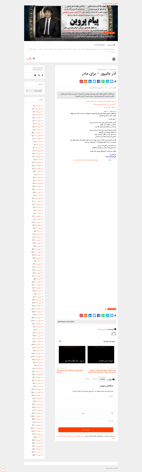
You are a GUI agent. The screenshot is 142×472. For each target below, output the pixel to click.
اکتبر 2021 (38, 159)
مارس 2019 (38, 237)
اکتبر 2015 (38, 351)
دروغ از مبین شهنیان (106, 360)
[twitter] (35, 75)
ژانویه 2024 (38, 124)
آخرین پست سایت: (110, 3)
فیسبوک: (94, 379)
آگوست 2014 (37, 392)
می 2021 (38, 174)
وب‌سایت (110, 421)
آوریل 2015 (38, 368)
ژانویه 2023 (38, 127)
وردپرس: (102, 379)
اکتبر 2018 (38, 246)
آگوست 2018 (37, 252)
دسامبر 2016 (38, 309)
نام (112, 413)
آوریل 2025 (38, 112)
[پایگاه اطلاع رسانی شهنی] (113, 60)
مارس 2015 (38, 371)
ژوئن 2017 (38, 291)
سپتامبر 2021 (37, 162)
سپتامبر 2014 (37, 389)
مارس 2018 (38, 267)
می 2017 (38, 294)
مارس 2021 (38, 180)
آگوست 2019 (37, 222)
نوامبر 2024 (38, 121)
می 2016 (38, 330)
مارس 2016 (38, 336)
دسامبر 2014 (38, 380)
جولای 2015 (38, 359)
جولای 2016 (38, 324)
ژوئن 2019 (38, 228)
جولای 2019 (38, 225)
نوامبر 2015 (38, 348)
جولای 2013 (38, 431)
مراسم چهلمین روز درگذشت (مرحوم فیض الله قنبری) (70, 371)
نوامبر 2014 (38, 383)
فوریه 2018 (38, 270)
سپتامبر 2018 (37, 249)
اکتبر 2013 (38, 422)
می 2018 (38, 261)
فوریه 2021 (38, 183)
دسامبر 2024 (37, 118)
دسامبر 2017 (38, 276)
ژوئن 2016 (38, 327)
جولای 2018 (38, 255)
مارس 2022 (38, 148)
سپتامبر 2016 (37, 318)
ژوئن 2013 (38, 434)
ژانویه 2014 (38, 413)
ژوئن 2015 (38, 362)
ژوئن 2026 (38, 106)
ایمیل (83, 413)
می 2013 (38, 437)
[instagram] (34, 58)
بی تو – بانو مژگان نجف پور (74, 360)
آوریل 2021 (38, 177)
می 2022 (38, 145)
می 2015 (38, 365)
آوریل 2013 (38, 440)
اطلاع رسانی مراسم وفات (109, 33)
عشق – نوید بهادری (109, 107)
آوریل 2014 (38, 404)
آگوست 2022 (37, 136)
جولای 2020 (38, 204)
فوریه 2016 (38, 339)
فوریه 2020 (38, 213)
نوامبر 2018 (38, 243)
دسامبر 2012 (38, 452)
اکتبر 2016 (38, 315)
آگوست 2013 (37, 428)
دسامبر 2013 (37, 416)
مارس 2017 (38, 300)
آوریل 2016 (38, 333)
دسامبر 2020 (37, 189)
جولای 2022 (37, 139)
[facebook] (42, 75)
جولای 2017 (38, 288)
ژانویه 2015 (38, 377)
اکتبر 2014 (38, 386)
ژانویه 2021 (38, 186)
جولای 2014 (38, 395)
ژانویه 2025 (38, 115)
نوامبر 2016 (38, 312)
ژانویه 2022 (38, 154)
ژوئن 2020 (38, 207)
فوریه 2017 (38, 303)
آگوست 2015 (37, 356)
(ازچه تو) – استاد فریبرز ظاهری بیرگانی (104, 104)
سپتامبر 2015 (37, 354)
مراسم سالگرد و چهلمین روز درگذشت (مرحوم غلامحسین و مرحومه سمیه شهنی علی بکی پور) (102, 371)
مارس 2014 (38, 407)
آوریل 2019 (38, 234)
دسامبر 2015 (38, 345)
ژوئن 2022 (38, 142)
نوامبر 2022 (38, 130)
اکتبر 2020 (38, 195)
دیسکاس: (87, 379)
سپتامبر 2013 (37, 425)
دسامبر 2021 (38, 157)
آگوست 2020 (37, 201)
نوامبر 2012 (38, 455)
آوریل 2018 (38, 264)
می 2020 (38, 210)
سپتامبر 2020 (37, 198)
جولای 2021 (38, 168)
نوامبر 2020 (38, 192)
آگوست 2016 (37, 321)
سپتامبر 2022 (37, 133)
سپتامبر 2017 (37, 282)
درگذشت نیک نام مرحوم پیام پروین (94, 36)
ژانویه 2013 (38, 449)
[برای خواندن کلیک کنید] (101, 354)
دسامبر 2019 (38, 216)
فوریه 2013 (38, 446)
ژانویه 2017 (38, 306)
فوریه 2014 (38, 410)
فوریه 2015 (38, 374)
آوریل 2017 (38, 297)
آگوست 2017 (37, 285)
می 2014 (38, 401)
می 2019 (38, 231)
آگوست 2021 (37, 165)
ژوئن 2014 (38, 398)
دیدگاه (111, 396)
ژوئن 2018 (38, 258)
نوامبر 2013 (38, 419)
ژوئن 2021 (38, 171)
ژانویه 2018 (38, 273)
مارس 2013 (38, 443)
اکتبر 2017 (38, 279)
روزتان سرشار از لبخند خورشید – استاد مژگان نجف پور (100, 101)
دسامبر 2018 (38, 240)
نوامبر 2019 (38, 219)
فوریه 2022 (38, 151)
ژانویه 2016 (38, 342)
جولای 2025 (37, 109)
